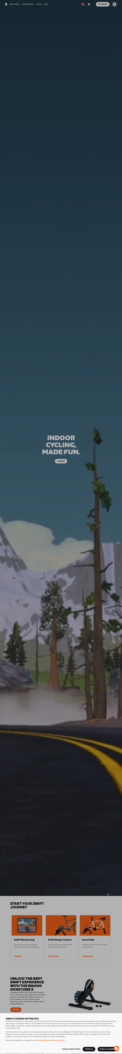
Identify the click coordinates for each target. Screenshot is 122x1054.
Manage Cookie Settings (71, 1049)
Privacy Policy (41, 1040)
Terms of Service (58, 1040)
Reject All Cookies (107, 1049)
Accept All (89, 1049)
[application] (116, 1048)
